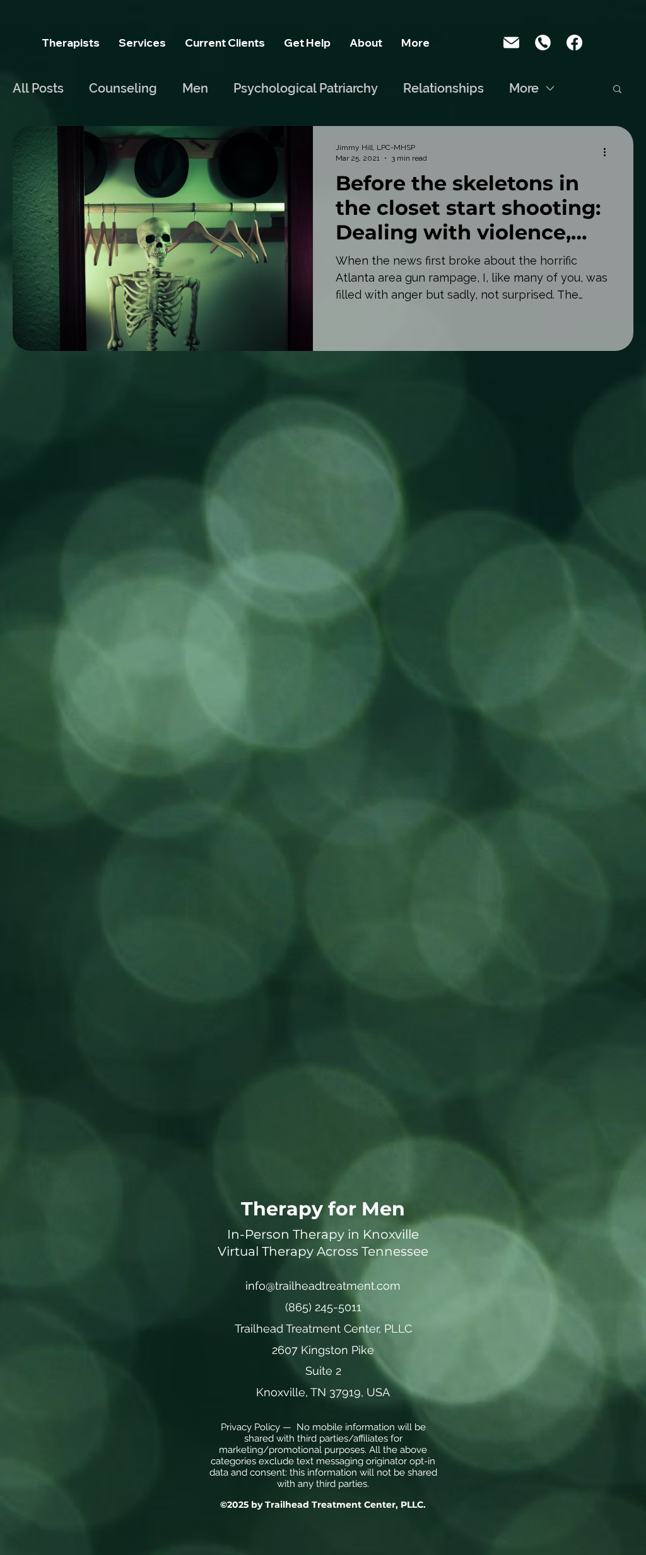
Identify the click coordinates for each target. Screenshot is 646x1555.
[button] (142, 47)
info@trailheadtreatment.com (323, 1285)
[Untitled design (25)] (543, 42)
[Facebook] (574, 42)
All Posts (38, 88)
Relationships (443, 88)
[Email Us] (511, 42)
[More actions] (608, 151)
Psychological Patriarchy (305, 88)
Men (195, 88)
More (524, 88)
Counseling (123, 88)
